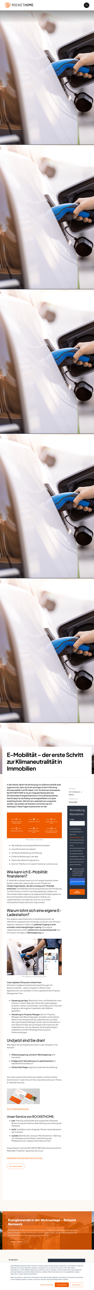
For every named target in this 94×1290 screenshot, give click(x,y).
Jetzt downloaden (15, 1166)
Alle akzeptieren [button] (62, 1285)
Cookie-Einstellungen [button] (46, 1285)
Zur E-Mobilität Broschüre (18, 1109)
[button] (85, 5)
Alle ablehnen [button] (76, 1285)
